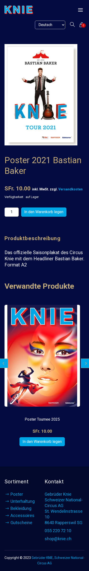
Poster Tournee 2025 (42, 419)
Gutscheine (21, 522)
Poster (16, 494)
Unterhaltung (22, 501)
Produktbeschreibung (33, 238)
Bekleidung (20, 508)
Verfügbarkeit (14, 197)
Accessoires (22, 515)
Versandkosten (70, 189)
